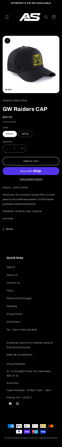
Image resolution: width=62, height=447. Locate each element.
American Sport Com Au (25, 438)
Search (11, 267)
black (9, 134)
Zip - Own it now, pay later (22, 329)
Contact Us (13, 283)
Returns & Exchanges (19, 298)
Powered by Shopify (48, 438)
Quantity (7, 142)
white (25, 134)
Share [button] (9, 229)
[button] (7, 17)
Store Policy (14, 322)
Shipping (12, 306)
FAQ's (10, 290)
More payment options (31, 179)
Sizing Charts (14, 314)
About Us (12, 275)
